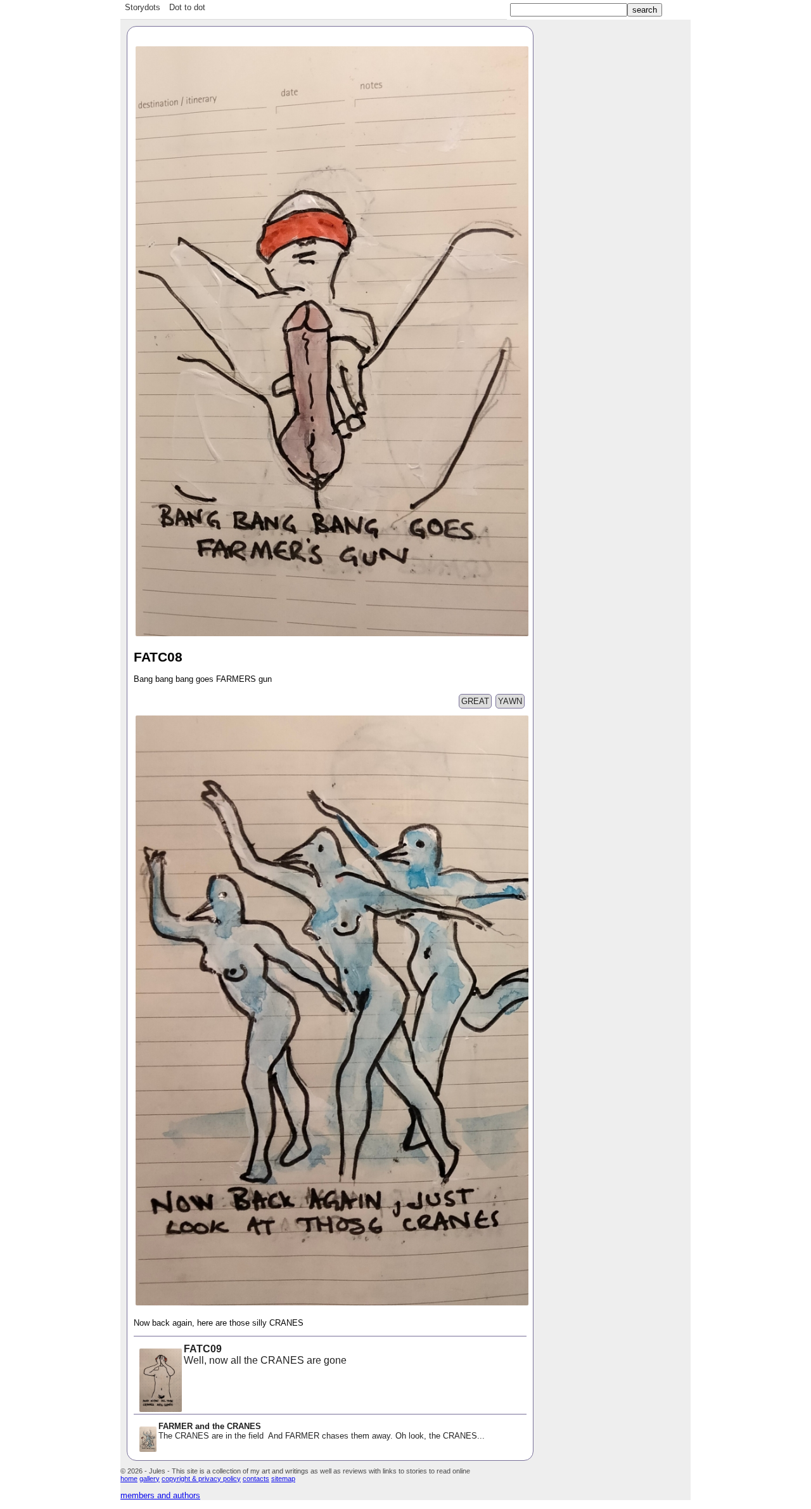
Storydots (142, 7)
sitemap (283, 1478)
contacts (256, 1478)
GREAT (475, 701)
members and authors (160, 1495)
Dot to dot (187, 7)
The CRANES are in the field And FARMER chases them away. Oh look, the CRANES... (321, 1430)
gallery (149, 1478)
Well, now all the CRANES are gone (265, 1354)
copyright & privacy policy (201, 1478)
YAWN (510, 701)
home (128, 1478)
